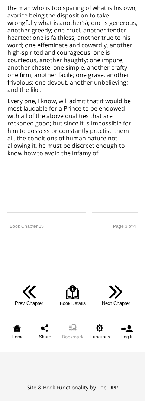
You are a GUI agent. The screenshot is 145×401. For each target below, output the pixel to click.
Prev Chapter (29, 303)
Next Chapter (116, 303)
